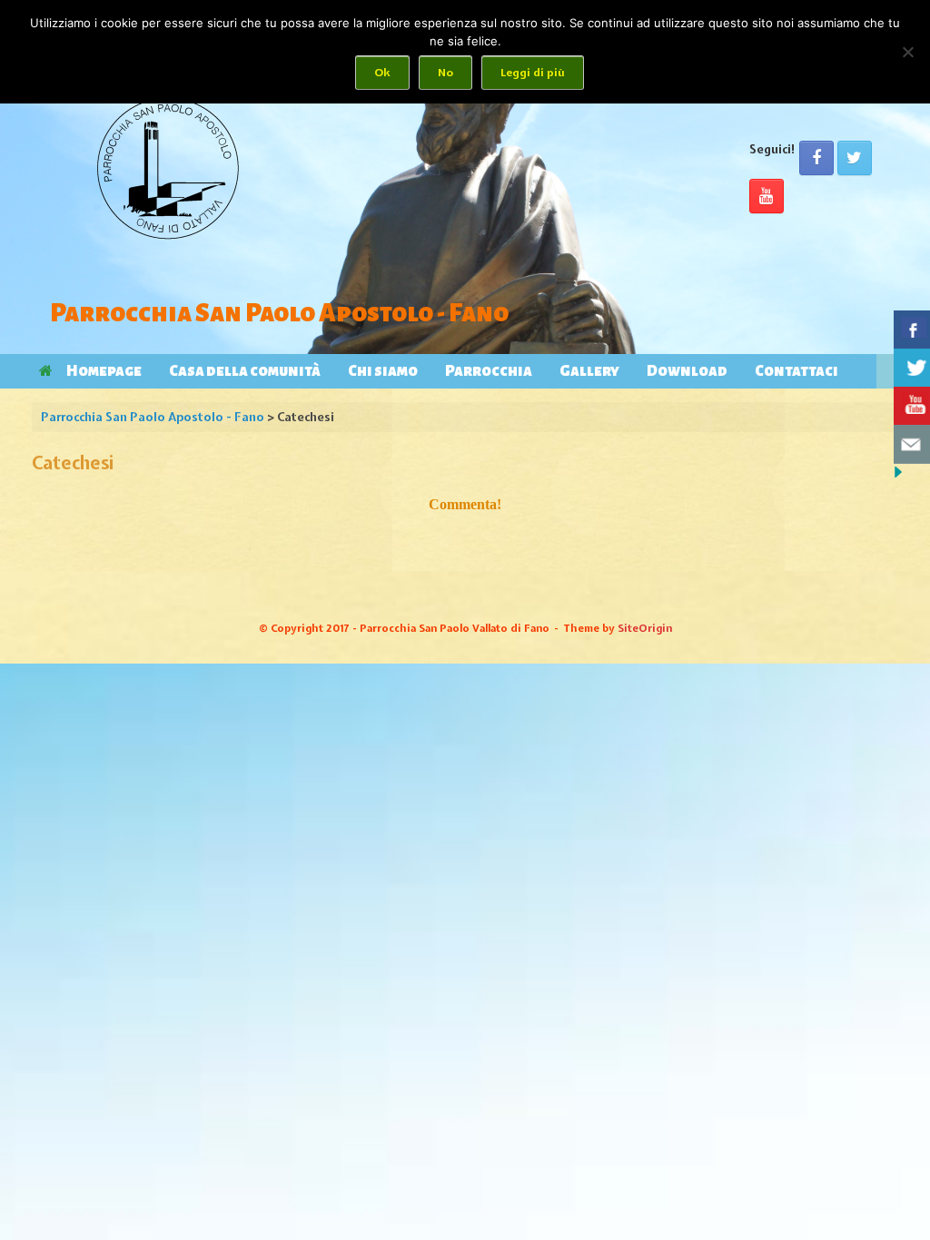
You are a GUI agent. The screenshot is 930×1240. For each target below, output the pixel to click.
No (445, 72)
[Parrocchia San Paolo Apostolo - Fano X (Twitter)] (854, 158)
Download (687, 371)
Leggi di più (532, 72)
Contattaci (796, 371)
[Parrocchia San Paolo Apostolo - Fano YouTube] (766, 196)
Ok (382, 72)
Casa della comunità (245, 371)
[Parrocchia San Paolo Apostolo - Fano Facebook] (816, 158)
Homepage (104, 371)
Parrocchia (488, 371)
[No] (907, 52)
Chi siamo (383, 371)
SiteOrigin (645, 628)
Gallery (589, 371)
